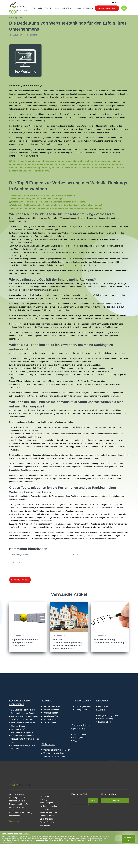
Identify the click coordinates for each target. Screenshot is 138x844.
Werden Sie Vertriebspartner (71, 8)
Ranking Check (104, 722)
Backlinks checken (51, 710)
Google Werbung (105, 719)
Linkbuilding (103, 706)
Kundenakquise (82, 700)
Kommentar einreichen (20, 580)
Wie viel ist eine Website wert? (56, 750)
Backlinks (48, 362)
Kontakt (88, 8)
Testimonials (38, 8)
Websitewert (48, 744)
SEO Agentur (79, 738)
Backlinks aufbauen (51, 706)
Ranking (101, 709)
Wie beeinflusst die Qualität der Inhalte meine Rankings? (37, 199)
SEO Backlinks (49, 722)
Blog (46, 8)
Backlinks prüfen (50, 716)
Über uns (53, 8)
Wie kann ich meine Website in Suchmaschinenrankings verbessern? (43, 195)
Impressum (14, 821)
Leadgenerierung (82, 710)
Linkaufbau (41, 132)
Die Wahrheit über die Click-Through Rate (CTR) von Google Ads (25, 739)
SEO (39, 393)
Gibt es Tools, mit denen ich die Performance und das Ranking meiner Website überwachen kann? (56, 208)
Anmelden (115, 800)
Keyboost (45, 138)
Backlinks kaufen (50, 713)
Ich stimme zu (128, 839)
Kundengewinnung (83, 706)
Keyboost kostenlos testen (107, 8)
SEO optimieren (80, 734)
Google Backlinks (50, 719)
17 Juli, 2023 (16, 35)
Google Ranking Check (108, 715)
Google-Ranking (84, 283)
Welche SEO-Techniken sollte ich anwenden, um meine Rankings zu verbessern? (48, 202)
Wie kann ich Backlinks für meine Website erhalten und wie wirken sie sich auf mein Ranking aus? (56, 205)
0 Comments (31, 35)
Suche (93, 800)
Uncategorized (16, 17)
